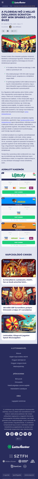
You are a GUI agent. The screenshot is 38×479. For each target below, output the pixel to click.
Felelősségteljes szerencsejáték (19, 385)
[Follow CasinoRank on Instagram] (12, 434)
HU (18, 439)
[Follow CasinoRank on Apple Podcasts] (30, 434)
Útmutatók (19, 382)
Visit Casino (18, 192)
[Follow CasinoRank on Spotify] (25, 434)
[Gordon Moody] (23, 461)
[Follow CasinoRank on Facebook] (7, 434)
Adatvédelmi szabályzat (19, 389)
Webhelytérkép (18, 366)
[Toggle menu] (2, 2)
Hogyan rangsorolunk (18, 363)
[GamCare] (16, 466)
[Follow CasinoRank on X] (16, 434)
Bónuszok (18, 379)
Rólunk (18, 353)
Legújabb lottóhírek (19, 401)
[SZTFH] (19, 456)
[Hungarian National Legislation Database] (9, 461)
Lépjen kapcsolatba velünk (18, 357)
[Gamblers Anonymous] (32, 461)
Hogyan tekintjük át (19, 360)
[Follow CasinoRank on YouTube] (21, 434)
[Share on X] (3, 31)
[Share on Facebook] (8, 31)
